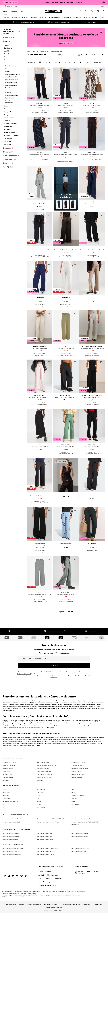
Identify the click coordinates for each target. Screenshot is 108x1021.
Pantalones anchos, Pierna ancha (13, 848)
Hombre (14, 11)
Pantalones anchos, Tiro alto (81, 848)
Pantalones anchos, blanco (80, 836)
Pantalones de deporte (44, 774)
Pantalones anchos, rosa (45, 839)
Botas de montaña (9, 765)
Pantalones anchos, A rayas (46, 851)
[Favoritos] (97, 11)
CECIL (39, 798)
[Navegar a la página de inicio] (14, 867)
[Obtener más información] (40, 114)
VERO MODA (41, 789)
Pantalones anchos (55, 51)
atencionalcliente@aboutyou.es (35, 676)
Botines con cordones (44, 771)
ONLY (4, 789)
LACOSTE (6, 795)
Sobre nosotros (11, 904)
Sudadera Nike (7, 774)
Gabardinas (6, 771)
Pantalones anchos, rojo (10, 839)
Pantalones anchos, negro (11, 833)
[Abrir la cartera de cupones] (80, 11)
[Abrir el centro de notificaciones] (91, 11)
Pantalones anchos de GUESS (12, 822)
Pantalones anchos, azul (44, 833)
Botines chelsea (77, 777)
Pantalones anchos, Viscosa (11, 851)
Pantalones (43, 51)
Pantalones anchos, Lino (79, 851)
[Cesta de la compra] (103, 11)
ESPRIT (74, 801)
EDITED (39, 801)
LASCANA (40, 792)
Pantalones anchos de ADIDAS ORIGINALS (50, 819)
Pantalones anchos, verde (11, 836)
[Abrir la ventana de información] (103, 2)
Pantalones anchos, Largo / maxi (47, 848)
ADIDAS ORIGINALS (78, 795)
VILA (73, 789)
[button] (83, 54)
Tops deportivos (8, 768)
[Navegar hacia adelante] (99, 17)
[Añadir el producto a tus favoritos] (49, 70)
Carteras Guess (77, 765)
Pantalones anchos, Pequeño (12, 854)
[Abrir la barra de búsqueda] (102, 18)
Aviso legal (86, 904)
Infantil (23, 11)
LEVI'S (39, 795)
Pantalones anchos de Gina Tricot (48, 822)
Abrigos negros (76, 771)
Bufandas (40, 780)
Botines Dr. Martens (78, 774)
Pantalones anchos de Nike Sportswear (84, 819)
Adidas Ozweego (8, 777)
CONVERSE (75, 804)
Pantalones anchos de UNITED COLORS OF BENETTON (85, 823)
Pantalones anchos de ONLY (11, 819)
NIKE (4, 807)
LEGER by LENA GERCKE (10, 801)
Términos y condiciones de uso (70, 904)
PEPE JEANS (41, 807)
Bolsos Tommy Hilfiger (10, 762)
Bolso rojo (6, 780)
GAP (4, 804)
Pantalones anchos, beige (80, 833)
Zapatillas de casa (43, 762)
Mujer (5, 11)
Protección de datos (50, 904)
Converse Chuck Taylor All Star (47, 765)
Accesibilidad (98, 904)
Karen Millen (6, 792)
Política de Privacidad (24, 674)
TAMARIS (74, 798)
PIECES (74, 792)
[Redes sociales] (4, 875)
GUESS (39, 804)
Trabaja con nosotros (34, 904)
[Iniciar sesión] (86, 11)
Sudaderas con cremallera (80, 768)
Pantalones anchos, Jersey (45, 854)
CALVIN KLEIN (7, 798)
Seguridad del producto (54, 907)
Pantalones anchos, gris (44, 836)
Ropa (34, 51)
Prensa (21, 904)
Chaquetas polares (43, 768)
